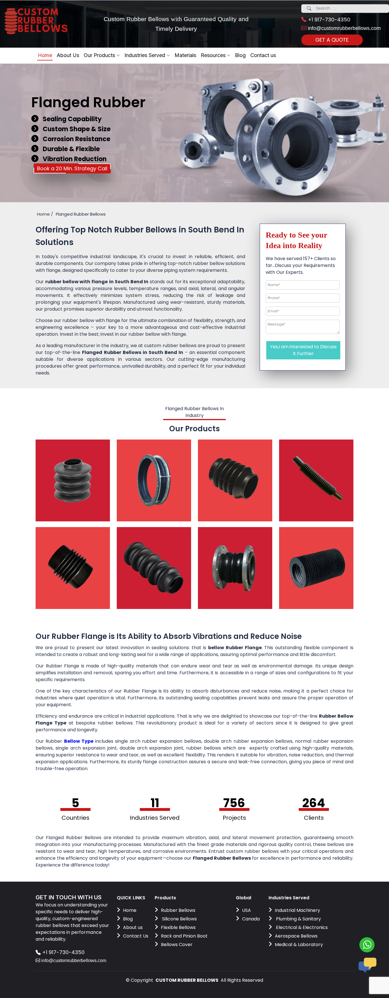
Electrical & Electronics (301, 927)
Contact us (263, 55)
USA (246, 910)
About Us (68, 55)
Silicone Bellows (179, 919)
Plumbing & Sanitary (298, 919)
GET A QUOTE (332, 39)
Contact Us (135, 936)
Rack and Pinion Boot (184, 936)
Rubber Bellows (178, 910)
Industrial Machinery (297, 910)
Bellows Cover (177, 944)
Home (45, 55)
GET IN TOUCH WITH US (69, 897)
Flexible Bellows (178, 927)
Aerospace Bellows (296, 936)
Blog (128, 919)
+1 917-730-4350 (328, 19)
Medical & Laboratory (299, 944)
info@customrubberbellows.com (343, 28)
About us (133, 927)
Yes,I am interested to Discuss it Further (303, 350)
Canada (251, 919)
